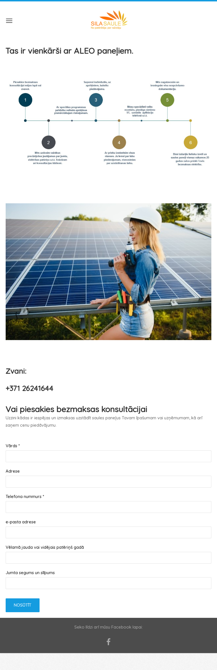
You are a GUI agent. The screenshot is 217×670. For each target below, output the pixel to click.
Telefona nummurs (25, 496)
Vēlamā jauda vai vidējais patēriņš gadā (45, 547)
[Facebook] (108, 642)
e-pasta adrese (21, 521)
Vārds (13, 445)
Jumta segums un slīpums (30, 572)
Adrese (13, 471)
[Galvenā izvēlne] (9, 20)
